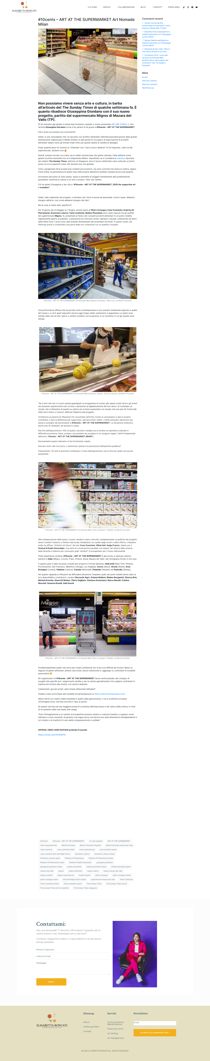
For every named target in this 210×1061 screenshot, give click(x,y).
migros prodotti (46, 875)
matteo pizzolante (74, 867)
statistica (121, 158)
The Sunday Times (94, 884)
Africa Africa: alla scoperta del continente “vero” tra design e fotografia (155, 62)
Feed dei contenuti (149, 81)
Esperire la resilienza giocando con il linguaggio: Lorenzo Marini (156, 34)
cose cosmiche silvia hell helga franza (55, 854)
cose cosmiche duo (87, 849)
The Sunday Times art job (116, 884)
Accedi (145, 77)
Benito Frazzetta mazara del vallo (119, 845)
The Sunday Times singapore (85, 888)
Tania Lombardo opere (73, 884)
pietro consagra (101, 875)
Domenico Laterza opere (50, 858)
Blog (143, 7)
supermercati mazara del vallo (103, 879)
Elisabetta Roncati (151, 32)
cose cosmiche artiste (65, 849)
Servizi (106, 7)
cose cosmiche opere (108, 849)
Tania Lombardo (126, 879)
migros (61, 871)
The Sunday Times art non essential (54, 888)
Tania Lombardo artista (49, 884)
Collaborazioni (126, 7)
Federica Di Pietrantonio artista (101, 858)
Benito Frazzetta (68, 845)
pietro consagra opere (49, 879)
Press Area (174, 7)
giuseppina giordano (104, 862)
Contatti (157, 7)
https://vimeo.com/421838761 (52, 735)
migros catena (92, 871)
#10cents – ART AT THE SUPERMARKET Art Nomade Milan (86, 21)
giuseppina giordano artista (51, 867)
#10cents (44, 841)
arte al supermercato (48, 845)
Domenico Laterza (82, 854)
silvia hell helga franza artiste (74, 879)
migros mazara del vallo (112, 871)
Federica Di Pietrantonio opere (52, 862)
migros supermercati (65, 875)
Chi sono (92, 7)
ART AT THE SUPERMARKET (119, 841)
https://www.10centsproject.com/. (110, 694)
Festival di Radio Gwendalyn (80, 862)
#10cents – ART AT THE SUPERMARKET (68, 841)
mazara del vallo (46, 871)
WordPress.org (148, 88)
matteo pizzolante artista (96, 867)
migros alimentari (75, 871)
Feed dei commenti (149, 84)
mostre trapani (84, 875)
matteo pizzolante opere (121, 867)
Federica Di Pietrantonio (74, 858)
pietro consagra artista (122, 875)
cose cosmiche (46, 849)
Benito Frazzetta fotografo (90, 845)
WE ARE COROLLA (120, 124)
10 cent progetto (96, 841)
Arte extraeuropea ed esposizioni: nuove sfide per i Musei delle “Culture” (156, 25)
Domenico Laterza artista (104, 854)
